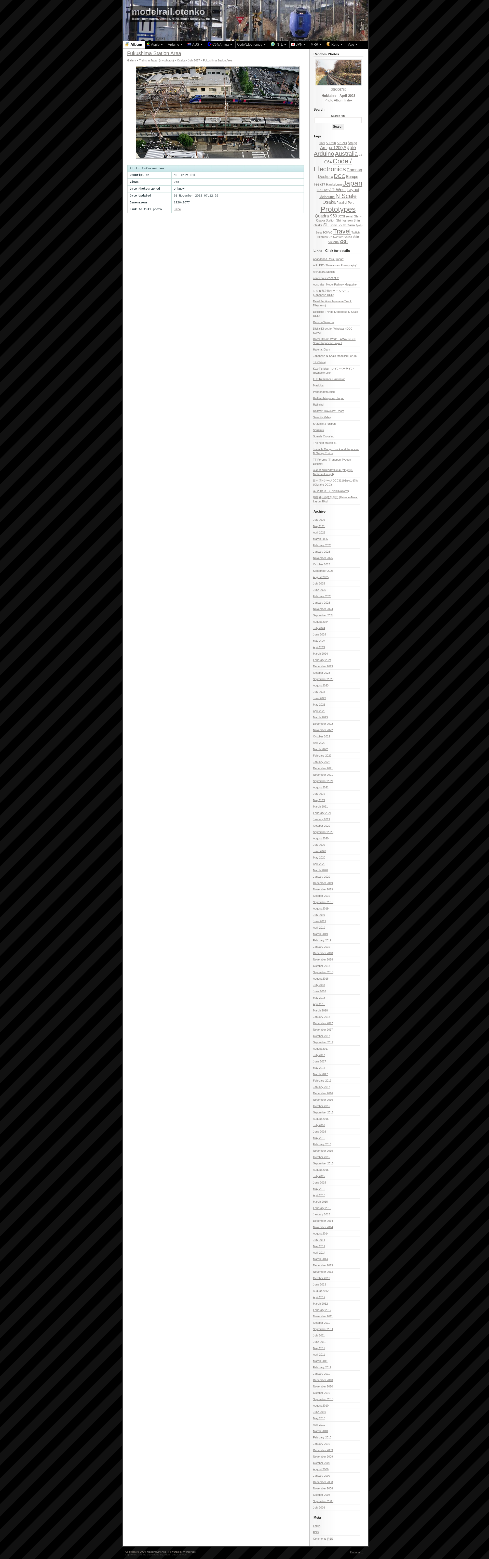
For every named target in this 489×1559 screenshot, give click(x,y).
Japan (352, 183)
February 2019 (322, 940)
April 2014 (319, 1252)
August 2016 (321, 1118)
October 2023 (321, 672)
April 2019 (319, 927)
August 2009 (321, 1469)
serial (349, 216)
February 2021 (322, 812)
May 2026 (319, 526)
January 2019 (321, 946)
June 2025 (319, 589)
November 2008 (323, 1488)
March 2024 (320, 653)
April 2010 (319, 1424)
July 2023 (319, 691)
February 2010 (322, 1437)
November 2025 (323, 558)
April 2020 (319, 863)
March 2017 (320, 1074)
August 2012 (321, 1290)
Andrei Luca (171, 1554)
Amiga (352, 143)
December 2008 (323, 1482)
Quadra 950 (326, 216)
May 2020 (319, 857)
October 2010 (321, 1392)
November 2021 (323, 774)
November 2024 (323, 608)
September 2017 (323, 1042)
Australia (346, 153)
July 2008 (319, 1507)
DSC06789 (338, 90)
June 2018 (319, 991)
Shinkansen (344, 220)
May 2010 (319, 1418)
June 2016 (319, 1131)
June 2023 (319, 698)
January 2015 (321, 1214)
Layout (353, 189)
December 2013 (323, 1265)
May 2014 (319, 1246)
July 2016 (319, 1125)
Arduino (324, 153)
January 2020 (321, 876)
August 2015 (321, 1169)
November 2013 (323, 1271)
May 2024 (319, 640)
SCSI (341, 216)
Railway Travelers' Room (328, 410)
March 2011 (320, 1360)
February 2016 (322, 1144)
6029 (322, 143)
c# (360, 155)
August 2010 (321, 1405)
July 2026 (319, 519)
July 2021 (319, 793)
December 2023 (323, 666)
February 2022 (322, 755)
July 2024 (319, 628)
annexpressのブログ (326, 278)
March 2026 (320, 538)
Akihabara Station (324, 271)
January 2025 (321, 602)
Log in (316, 1525)
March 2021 (320, 806)
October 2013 (321, 1278)
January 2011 (321, 1373)
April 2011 (319, 1354)
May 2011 (319, 1348)
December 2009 (323, 1450)
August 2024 (321, 621)
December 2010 (323, 1380)
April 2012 (319, 1297)
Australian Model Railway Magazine (335, 284)
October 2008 (321, 1494)
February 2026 (322, 545)
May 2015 (319, 1188)
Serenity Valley (322, 417)
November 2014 (323, 1227)
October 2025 (321, 564)
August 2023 (321, 685)
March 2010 (320, 1431)
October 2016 (321, 1106)
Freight (319, 184)
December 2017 (323, 1023)
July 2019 (319, 914)
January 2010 (321, 1443)
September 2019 (323, 902)
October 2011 (321, 1322)
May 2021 (319, 800)
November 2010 (323, 1386)
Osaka (329, 202)
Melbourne (327, 197)
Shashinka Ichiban (324, 423)
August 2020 (321, 838)
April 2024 (319, 647)
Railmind (318, 404)
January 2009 (321, 1475)
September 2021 (323, 781)
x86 (343, 241)
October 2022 (321, 736)
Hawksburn (334, 184)
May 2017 (319, 1067)
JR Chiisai (319, 362)
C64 (328, 162)
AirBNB (342, 143)
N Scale (346, 195)
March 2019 (320, 934)
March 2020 (320, 870)
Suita (319, 232)
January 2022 (321, 761)
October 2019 (321, 895)
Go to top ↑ (356, 1552)
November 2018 (323, 959)
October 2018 (321, 965)
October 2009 (321, 1462)
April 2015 (319, 1195)
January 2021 (321, 819)
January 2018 (321, 1016)
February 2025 (322, 596)
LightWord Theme (135, 1554)
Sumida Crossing (323, 436)
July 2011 (319, 1335)
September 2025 (323, 570)
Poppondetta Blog (324, 391)
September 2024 (323, 615)
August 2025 (321, 577)
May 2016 (319, 1137)
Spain (359, 225)
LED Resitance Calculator (329, 379)
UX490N (338, 236)
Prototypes (338, 209)
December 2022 (323, 723)
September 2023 (323, 679)
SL (326, 224)
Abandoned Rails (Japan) (328, 259)
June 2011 (319, 1341)
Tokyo (327, 232)
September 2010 (323, 1399)
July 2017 (319, 1055)
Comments (323, 1538)
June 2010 (319, 1411)
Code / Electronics (333, 165)
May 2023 (319, 704)
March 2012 (320, 1303)
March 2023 (320, 717)
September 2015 (323, 1163)
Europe (352, 176)
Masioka (318, 385)
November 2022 (323, 730)
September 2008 (323, 1501)
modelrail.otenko (168, 11)
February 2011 (322, 1367)
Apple (349, 147)
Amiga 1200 (331, 147)
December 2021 (323, 768)
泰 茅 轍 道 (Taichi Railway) (331, 490)
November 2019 (323, 889)
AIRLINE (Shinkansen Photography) (335, 265)
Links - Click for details (332, 251)
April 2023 (319, 710)
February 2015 (322, 1208)
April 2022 (319, 742)
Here (177, 209)
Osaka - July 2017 (188, 60)
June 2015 (319, 1182)
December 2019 (323, 883)
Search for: (338, 115)
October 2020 (321, 825)
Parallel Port (345, 202)
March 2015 (320, 1201)
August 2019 (321, 908)
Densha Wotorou (323, 322)
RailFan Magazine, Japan (328, 398)
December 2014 (323, 1220)
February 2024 (322, 659)
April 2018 (319, 1004)
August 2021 (321, 787)
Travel (342, 231)
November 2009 (323, 1456)
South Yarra (346, 225)
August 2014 (321, 1233)
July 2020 (319, 844)
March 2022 (320, 749)
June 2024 (319, 634)
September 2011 (323, 1329)
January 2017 (321, 1086)
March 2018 (320, 1010)
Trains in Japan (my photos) (156, 60)
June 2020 (319, 851)
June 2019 (319, 921)
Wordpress (189, 1551)
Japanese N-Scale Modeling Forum (335, 355)
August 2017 (321, 1048)
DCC (339, 176)
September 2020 (323, 832)
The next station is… (325, 442)
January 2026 (321, 551)
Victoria (333, 242)
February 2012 (322, 1309)
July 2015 (319, 1176)
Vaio (356, 237)
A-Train (331, 143)
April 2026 (319, 532)
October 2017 (321, 1035)
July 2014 (319, 1239)
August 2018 (321, 978)
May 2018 (319, 997)
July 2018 (319, 984)
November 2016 (323, 1099)
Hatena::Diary (321, 349)
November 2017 (323, 1029)
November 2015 (323, 1150)
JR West (337, 189)
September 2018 (323, 972)
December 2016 (323, 1093)
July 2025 (319, 583)
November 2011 (323, 1316)
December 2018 (323, 953)
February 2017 (322, 1080)
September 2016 (323, 1112)
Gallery (131, 60)
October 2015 (321, 1157)
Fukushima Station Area (217, 60)
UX (330, 236)
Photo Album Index (338, 100)
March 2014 (320, 1259)
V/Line (348, 236)
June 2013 (319, 1284)
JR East (323, 190)
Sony (333, 225)
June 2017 (319, 1061)
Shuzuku (318, 430)
